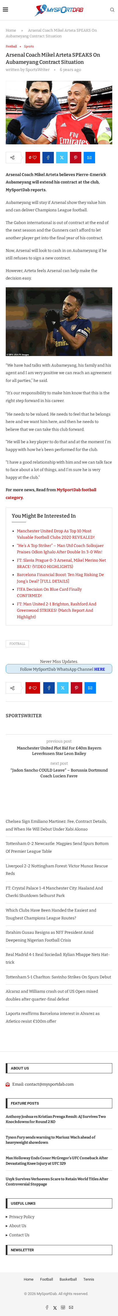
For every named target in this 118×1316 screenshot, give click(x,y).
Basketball (68, 1279)
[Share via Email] (89, 157)
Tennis (88, 1279)
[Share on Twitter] (62, 157)
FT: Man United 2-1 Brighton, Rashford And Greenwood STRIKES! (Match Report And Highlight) (56, 610)
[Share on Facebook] (48, 157)
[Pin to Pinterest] (75, 157)
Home (11, 30)
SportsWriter (24, 715)
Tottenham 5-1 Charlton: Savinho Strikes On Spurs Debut (58, 977)
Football (17, 644)
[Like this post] (35, 157)
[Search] (112, 10)
